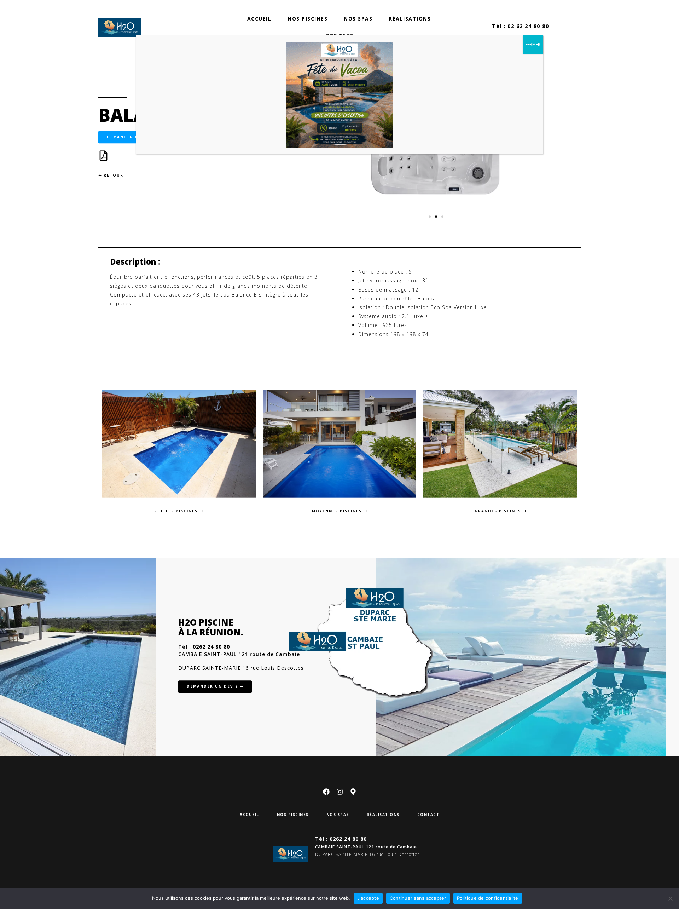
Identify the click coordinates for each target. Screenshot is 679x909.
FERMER (533, 44)
